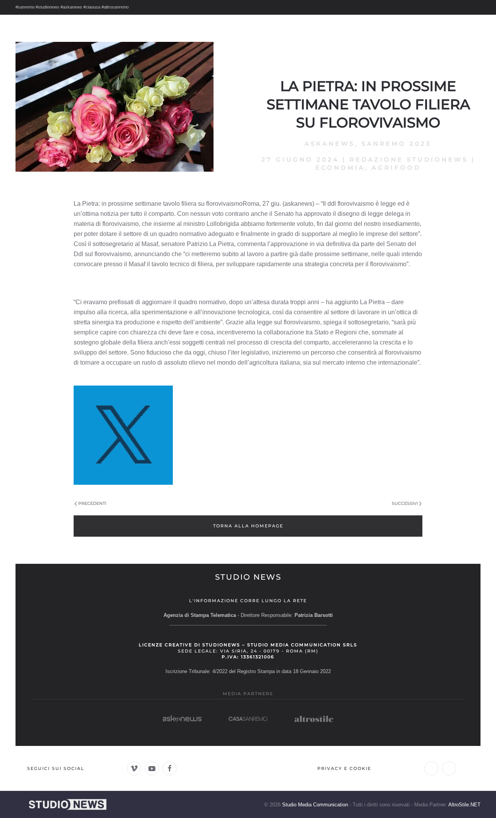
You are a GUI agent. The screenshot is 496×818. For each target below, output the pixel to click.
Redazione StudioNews (409, 159)
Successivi (405, 503)
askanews (330, 143)
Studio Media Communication (315, 805)
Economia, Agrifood (368, 167)
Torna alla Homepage (248, 526)
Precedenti (92, 503)
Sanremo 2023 (397, 143)
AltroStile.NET (464, 805)
